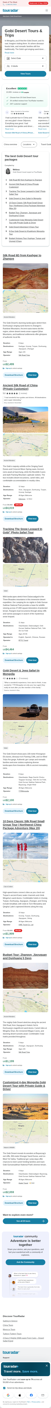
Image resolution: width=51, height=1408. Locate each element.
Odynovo (22, 499)
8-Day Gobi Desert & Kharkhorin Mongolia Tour (26, 232)
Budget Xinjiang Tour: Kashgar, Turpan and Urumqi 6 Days (27, 239)
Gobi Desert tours (16, 16)
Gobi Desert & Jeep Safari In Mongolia (25, 198)
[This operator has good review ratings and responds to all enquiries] (30, 499)
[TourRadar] (11, 10)
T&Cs (29, 1402)
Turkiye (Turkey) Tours (12, 1334)
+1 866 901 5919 (10, 4)
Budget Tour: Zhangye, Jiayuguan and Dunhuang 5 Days (25, 214)
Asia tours (6, 16)
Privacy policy (36, 1402)
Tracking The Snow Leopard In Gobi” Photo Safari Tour (27, 192)
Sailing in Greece (10, 1321)
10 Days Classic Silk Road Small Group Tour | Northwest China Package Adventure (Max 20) (27, 205)
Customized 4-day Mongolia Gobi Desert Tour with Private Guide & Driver (26, 221)
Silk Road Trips (24, 355)
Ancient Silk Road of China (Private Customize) (19, 133)
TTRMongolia (24, 791)
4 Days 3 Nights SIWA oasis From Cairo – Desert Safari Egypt (23, 1339)
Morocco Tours (9, 1330)
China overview (10, 144)
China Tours (8, 1325)
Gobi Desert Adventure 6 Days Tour (24, 227)
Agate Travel (23, 1183)
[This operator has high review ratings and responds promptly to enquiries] (32, 1183)
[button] (25, 368)
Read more (9, 53)
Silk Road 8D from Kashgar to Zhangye (25, 180)
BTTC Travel (23, 640)
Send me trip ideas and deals (19, 1388)
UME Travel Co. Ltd (26, 925)
